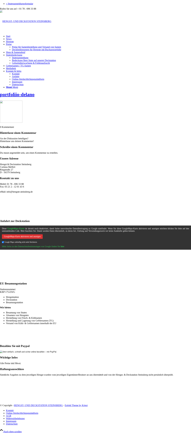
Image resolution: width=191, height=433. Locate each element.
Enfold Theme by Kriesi (76, 405)
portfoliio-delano (17, 94)
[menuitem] (98, 3)
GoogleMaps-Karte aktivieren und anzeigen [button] (22, 236)
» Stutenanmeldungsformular (19, 3)
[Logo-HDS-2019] (25, 21)
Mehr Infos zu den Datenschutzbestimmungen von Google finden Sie (33, 246)
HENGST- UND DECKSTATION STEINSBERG (38, 405)
